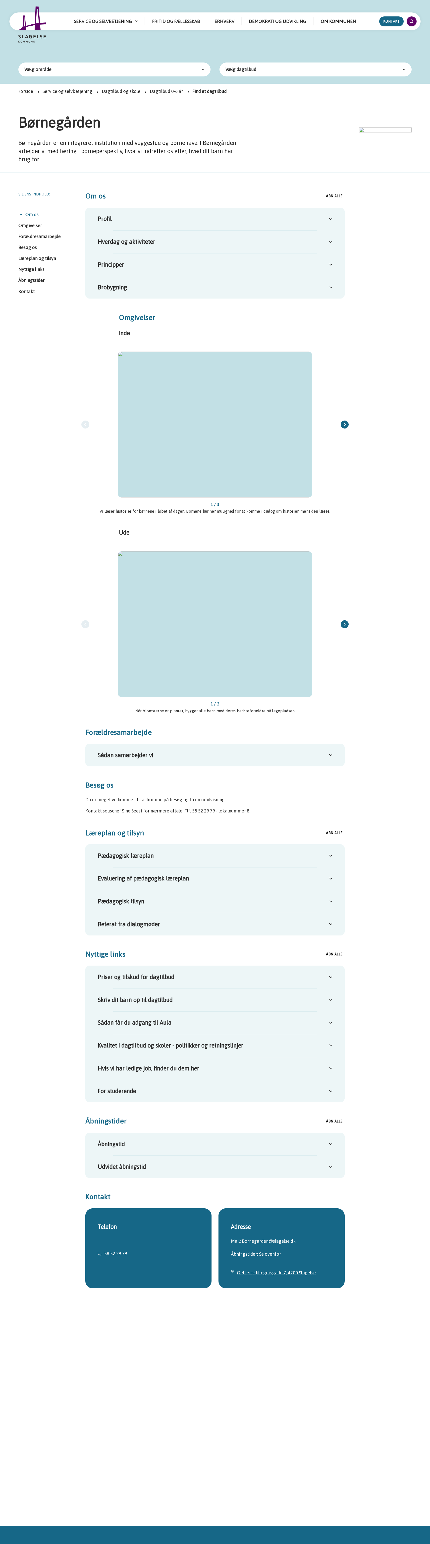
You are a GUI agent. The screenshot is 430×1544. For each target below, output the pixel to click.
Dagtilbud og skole (121, 91)
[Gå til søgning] (412, 21)
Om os (32, 214)
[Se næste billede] (345, 425)
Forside (25, 91)
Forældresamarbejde (39, 236)
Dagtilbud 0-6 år (166, 91)
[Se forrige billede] (85, 425)
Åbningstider (31, 280)
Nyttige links (31, 269)
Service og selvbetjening (67, 91)
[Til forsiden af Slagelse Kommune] (32, 24)
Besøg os (27, 247)
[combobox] (114, 69)
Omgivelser (30, 225)
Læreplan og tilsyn (37, 258)
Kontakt (391, 21)
